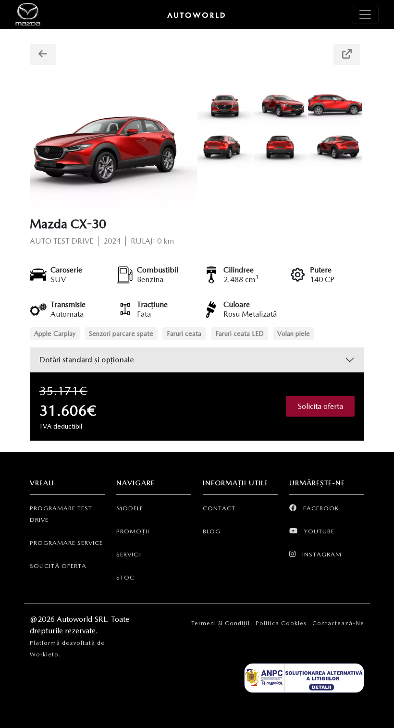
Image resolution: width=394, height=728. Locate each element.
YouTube (318, 531)
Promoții (132, 531)
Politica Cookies (281, 623)
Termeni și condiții (220, 623)
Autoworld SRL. (84, 619)
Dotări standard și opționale (86, 359)
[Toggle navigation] (365, 14)
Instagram (321, 554)
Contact (219, 508)
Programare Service (66, 542)
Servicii (129, 554)
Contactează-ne (338, 623)
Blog (212, 531)
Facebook (320, 508)
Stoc (125, 577)
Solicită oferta (58, 565)
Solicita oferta (320, 406)
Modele (129, 508)
